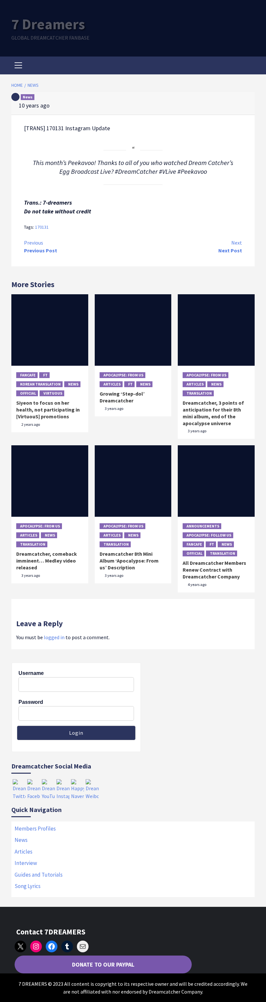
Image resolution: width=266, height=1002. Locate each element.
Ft (45, 375)
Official (28, 393)
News (27, 97)
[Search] (247, 66)
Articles (112, 384)
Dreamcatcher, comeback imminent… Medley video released (46, 561)
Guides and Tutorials (39, 874)
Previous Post (40, 246)
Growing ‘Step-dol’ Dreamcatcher (122, 397)
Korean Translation (40, 384)
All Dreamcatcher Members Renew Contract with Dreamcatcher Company (214, 570)
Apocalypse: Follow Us (209, 535)
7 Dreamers (48, 24)
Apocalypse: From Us (123, 375)
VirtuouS (52, 393)
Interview (26, 863)
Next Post (230, 246)
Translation (199, 393)
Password (30, 702)
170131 (42, 227)
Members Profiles (35, 828)
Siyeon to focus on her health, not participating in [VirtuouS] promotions (48, 410)
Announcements (203, 526)
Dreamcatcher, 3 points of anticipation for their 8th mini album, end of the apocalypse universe (213, 413)
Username (31, 673)
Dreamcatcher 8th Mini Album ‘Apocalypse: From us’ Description (129, 561)
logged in (54, 637)
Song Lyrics (28, 886)
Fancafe (28, 375)
